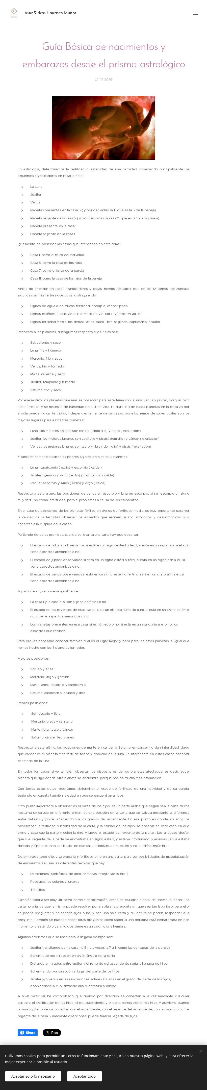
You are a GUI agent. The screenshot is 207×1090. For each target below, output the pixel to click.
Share (30, 1033)
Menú (196, 13)
